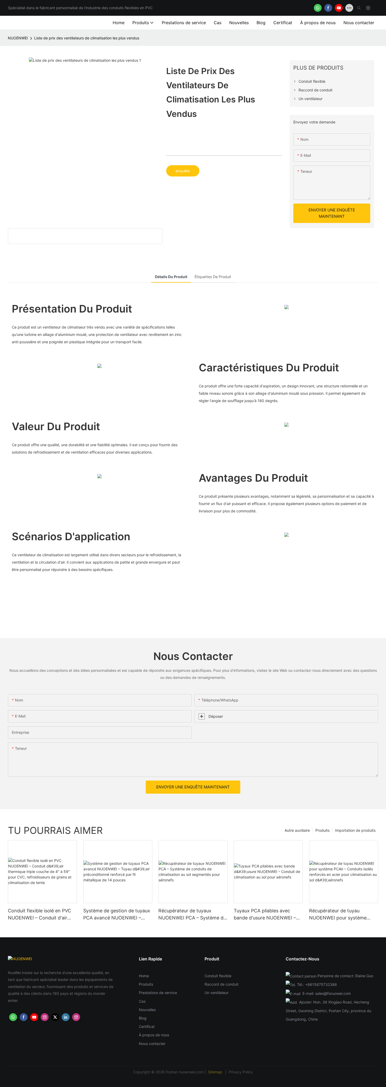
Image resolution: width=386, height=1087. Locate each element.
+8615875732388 (321, 984)
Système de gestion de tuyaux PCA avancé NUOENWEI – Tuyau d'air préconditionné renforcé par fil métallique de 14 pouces (116, 914)
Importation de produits (355, 830)
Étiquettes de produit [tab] (213, 276)
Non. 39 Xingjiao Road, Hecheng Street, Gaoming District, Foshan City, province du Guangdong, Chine (328, 1010)
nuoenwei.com (191, 1072)
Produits (322, 830)
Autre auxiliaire (297, 830)
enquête (183, 171)
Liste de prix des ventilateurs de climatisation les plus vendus (86, 38)
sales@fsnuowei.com (333, 993)
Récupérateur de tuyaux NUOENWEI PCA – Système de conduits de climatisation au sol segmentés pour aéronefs (192, 914)
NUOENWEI (18, 38)
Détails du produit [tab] (171, 276)
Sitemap (215, 1072)
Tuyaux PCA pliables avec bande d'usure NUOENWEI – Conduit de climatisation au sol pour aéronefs (268, 914)
